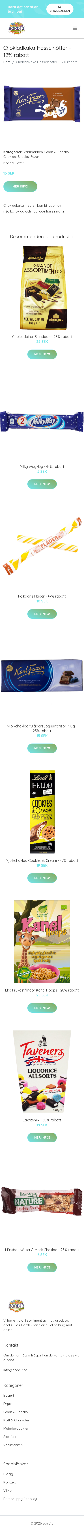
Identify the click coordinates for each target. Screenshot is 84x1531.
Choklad (9, 156)
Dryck (8, 1404)
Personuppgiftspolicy (20, 1499)
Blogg (8, 1474)
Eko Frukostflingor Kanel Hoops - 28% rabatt (42, 990)
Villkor (8, 1490)
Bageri (8, 1395)
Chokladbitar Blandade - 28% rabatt (42, 336)
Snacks (23, 156)
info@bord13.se (15, 1370)
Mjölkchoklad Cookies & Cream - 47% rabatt (42, 860)
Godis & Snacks (56, 152)
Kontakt (9, 1482)
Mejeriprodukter (16, 1428)
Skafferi (9, 1437)
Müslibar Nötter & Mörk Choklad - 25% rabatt (42, 1250)
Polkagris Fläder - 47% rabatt (42, 596)
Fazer (34, 156)
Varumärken (33, 152)
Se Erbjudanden (60, 8)
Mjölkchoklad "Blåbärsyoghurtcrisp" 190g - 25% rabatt (42, 728)
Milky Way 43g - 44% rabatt (42, 466)
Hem (7, 62)
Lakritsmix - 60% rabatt (42, 1120)
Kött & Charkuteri (16, 1420)
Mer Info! (20, 186)
